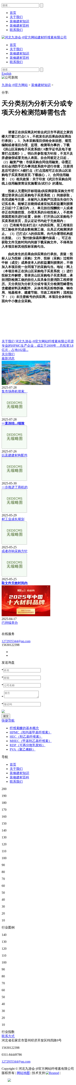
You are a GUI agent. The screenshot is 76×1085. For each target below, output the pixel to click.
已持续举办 (10, 622)
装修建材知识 (19, 53)
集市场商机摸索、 (15, 391)
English (6, 73)
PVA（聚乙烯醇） (22, 749)
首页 (13, 45)
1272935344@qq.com (16, 641)
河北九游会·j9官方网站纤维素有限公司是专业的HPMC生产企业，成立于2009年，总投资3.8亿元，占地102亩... (38, 346)
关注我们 (8, 354)
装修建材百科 (19, 57)
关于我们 (16, 49)
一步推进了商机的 (15, 487)
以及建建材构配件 (15, 455)
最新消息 (8, 358)
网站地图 (23, 1073)
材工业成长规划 (13, 519)
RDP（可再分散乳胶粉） (27, 745)
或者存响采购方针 (15, 551)
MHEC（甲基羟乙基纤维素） (31, 741)
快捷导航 (8, 720)
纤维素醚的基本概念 (24, 728)
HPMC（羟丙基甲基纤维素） (30, 732)
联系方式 (8, 1036)
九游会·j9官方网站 (15, 85)
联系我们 (16, 62)
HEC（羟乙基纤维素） (26, 736)
